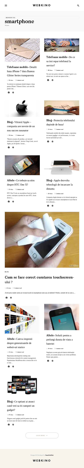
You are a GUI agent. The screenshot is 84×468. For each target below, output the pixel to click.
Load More (40, 435)
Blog (7, 271)
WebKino (42, 5)
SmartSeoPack (49, 455)
